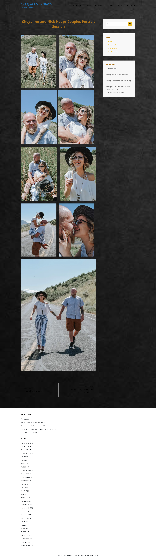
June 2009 (24, 487)
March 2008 (24, 535)
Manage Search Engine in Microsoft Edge (119, 81)
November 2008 (26, 508)
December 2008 (26, 504)
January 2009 (25, 501)
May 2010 (24, 463)
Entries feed (112, 45)
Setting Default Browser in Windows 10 (118, 75)
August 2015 (25, 446)
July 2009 (24, 484)
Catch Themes (95, 555)
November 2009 (26, 470)
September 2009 (26, 477)
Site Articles (110, 5)
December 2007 (26, 542)
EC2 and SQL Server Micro (116, 93)
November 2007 (26, 545)
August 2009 (25, 481)
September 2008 (26, 515)
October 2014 (25, 450)
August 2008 (25, 518)
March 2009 (24, 498)
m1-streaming (77, 5)
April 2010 (24, 467)
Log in (110, 41)
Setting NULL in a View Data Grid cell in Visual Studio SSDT (118, 88)
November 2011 (26, 453)
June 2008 (24, 525)
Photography (99, 5)
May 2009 (24, 491)
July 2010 (24, 457)
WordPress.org (112, 52)
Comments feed (113, 48)
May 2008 (24, 528)
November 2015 (26, 443)
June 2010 (24, 460)
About (66, 5)
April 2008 (24, 532)
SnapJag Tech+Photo (36, 4)
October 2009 (25, 474)
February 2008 (25, 539)
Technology (87, 5)
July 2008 (24, 522)
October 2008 (25, 511)
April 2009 (24, 494)
